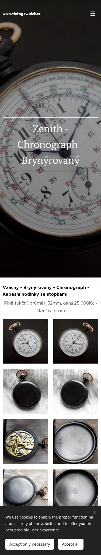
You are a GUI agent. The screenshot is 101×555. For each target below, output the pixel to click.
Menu (93, 13)
